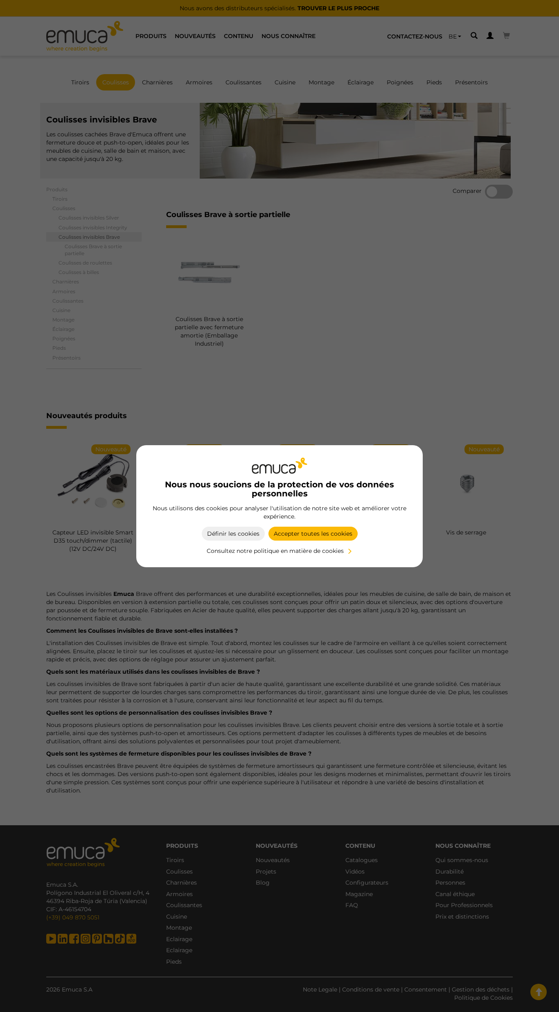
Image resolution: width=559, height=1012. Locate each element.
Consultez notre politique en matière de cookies (275, 551)
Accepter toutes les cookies (313, 533)
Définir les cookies (233, 533)
